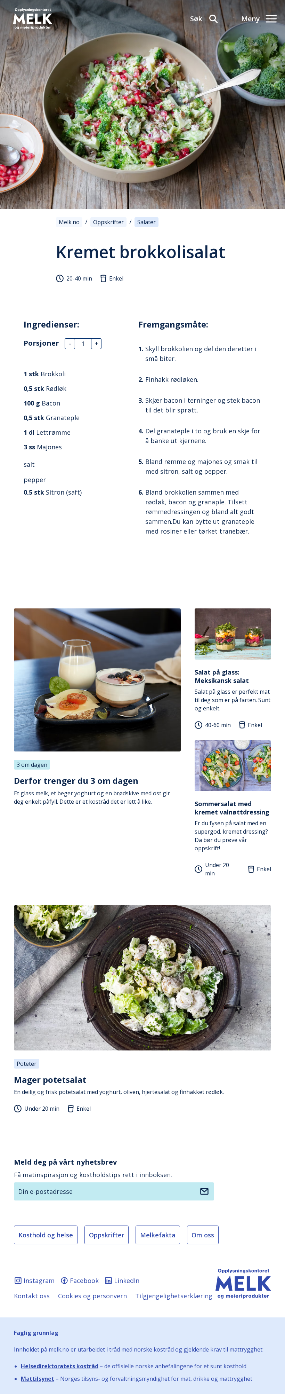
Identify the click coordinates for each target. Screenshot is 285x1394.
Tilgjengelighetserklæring (173, 1296)
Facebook (84, 1280)
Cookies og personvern (92, 1296)
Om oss (203, 1235)
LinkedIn (126, 1280)
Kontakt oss (32, 1296)
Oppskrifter (106, 1235)
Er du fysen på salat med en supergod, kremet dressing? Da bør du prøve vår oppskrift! (232, 826)
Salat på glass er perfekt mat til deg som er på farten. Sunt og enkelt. (232, 690)
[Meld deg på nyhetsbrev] (204, 1191)
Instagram (39, 1280)
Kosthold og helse (45, 1235)
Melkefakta (158, 1235)
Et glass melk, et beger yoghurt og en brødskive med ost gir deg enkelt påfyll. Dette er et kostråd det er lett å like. (92, 790)
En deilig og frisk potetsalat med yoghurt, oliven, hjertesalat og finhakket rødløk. (119, 1085)
